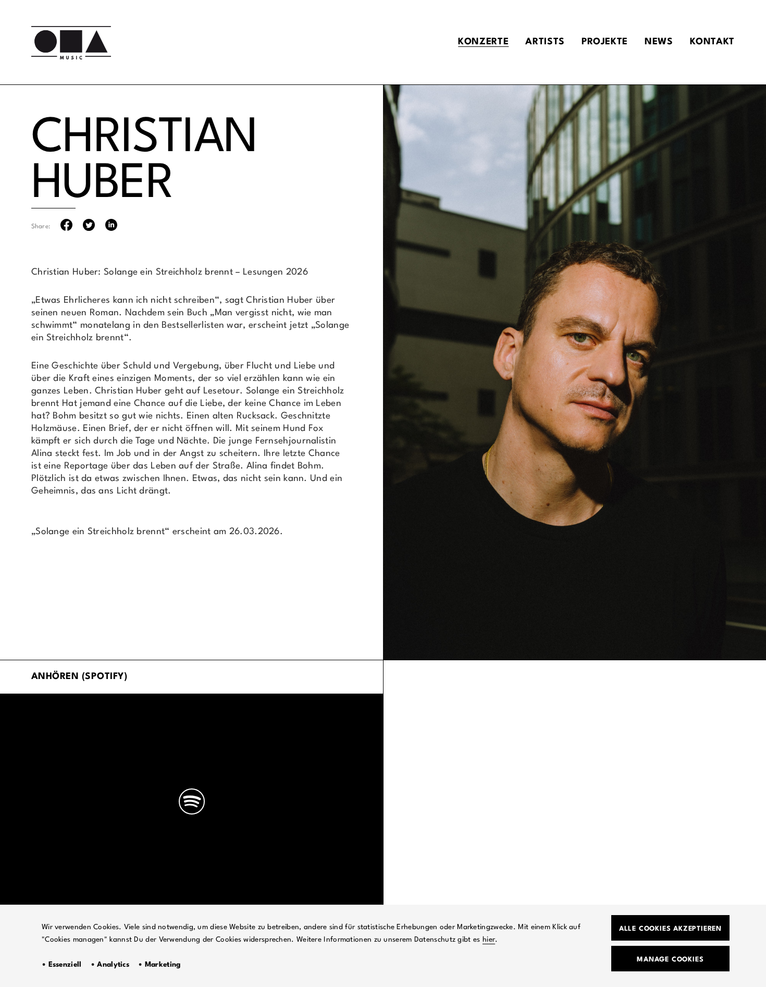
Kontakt (712, 42)
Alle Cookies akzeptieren (670, 929)
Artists (544, 42)
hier (489, 939)
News (659, 42)
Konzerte (483, 42)
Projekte (605, 42)
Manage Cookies (670, 959)
